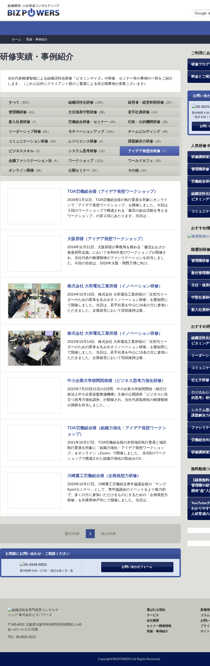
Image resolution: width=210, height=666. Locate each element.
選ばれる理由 (68, 28)
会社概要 (153, 620)
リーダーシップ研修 (30, 131)
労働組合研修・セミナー (93, 122)
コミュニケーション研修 (33, 141)
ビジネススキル (25, 151)
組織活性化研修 (86, 102)
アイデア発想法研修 (148, 151)
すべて (20, 102)
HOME (71, 615)
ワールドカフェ (145, 161)
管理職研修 (22, 112)
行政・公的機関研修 (149, 122)
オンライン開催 (26, 170)
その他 (138, 170)
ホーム (28, 28)
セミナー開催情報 (149, 28)
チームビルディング (149, 131)
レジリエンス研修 (86, 141)
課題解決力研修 (145, 141)
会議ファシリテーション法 (34, 161)
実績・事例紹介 (157, 631)
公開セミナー (84, 170)
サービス (153, 615)
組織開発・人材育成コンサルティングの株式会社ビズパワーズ (34, 9)
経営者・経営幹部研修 (151, 102)
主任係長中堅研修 (87, 112)
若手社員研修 (143, 112)
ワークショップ (86, 161)
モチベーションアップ (92, 131)
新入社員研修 (23, 122)
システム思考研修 (87, 151)
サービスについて (109, 28)
